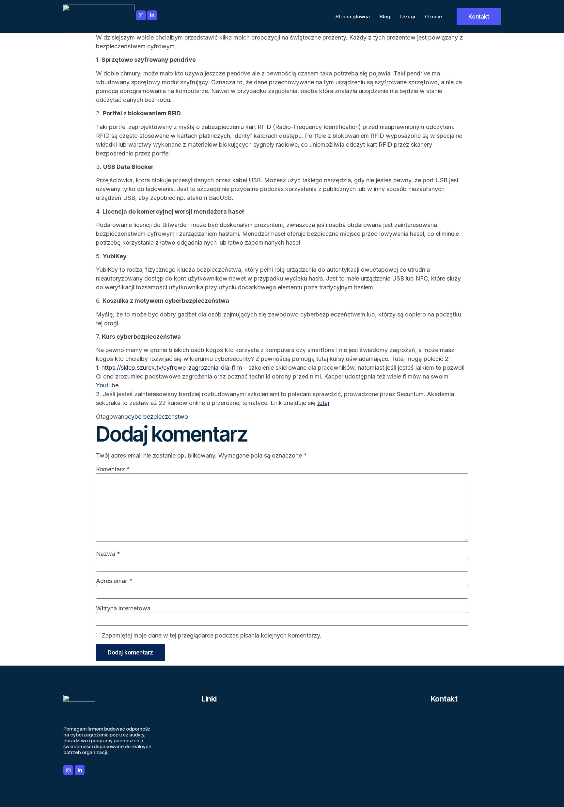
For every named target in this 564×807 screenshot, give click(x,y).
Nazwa (108, 554)
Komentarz (113, 469)
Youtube (107, 385)
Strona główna (353, 16)
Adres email (114, 581)
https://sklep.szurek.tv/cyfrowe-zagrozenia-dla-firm (172, 367)
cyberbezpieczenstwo (158, 416)
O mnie (433, 16)
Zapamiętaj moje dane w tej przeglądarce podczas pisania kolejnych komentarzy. (211, 635)
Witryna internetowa (123, 608)
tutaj (323, 402)
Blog (385, 16)
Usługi (407, 16)
